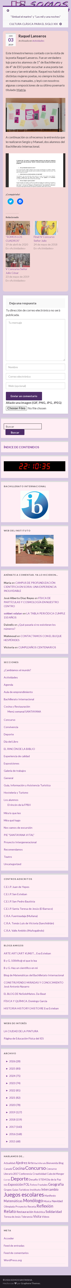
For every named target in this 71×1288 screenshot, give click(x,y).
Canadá (8, 1168)
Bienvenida (52, 1163)
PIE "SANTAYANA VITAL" (19, 835)
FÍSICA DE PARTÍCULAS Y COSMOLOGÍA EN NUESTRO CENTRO (31, 602)
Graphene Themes (30, 1283)
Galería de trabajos (15, 770)
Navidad (57, 1201)
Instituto (35, 1189)
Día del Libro (11, 741)
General (8, 778)
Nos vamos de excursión (18, 827)
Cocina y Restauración (17, 706)
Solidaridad (53, 1212)
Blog (61, 1163)
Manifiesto (50, 1195)
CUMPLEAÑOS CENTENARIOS (37, 647)
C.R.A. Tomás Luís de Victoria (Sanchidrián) (29, 923)
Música (47, 1201)
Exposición (15, 1184)
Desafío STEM (37, 1179)
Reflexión (45, 1205)
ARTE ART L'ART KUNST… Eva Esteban (27, 953)
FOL (26, 1184)
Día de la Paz (53, 1179)
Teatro (8, 856)
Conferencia (25, 1173)
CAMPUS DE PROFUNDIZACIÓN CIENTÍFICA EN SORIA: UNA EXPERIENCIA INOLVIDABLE (30, 586)
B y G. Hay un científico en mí (21, 967)
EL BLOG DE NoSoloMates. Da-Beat (25, 993)
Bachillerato (40, 1163)
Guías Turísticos (20, 1189)
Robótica (39, 1211)
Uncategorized (12, 864)
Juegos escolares (24, 1194)
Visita (37, 1216)
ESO (6, 1185)
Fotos (33, 1184)
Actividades (38, 40)
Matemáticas (13, 1201)
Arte (31, 1163)
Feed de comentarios (16, 1252)
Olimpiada (9, 1206)
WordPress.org (13, 1260)
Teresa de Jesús (12, 1216)
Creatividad (39, 1173)
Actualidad (9, 1163)
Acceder (9, 1238)
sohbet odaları (13, 613)
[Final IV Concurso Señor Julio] (46, 228)
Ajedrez (21, 1163)
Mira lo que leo (12, 813)
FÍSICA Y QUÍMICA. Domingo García (25, 1001)
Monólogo (33, 1200)
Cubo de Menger (55, 1173)
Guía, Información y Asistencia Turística (27, 785)
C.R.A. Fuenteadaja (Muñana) (21, 916)
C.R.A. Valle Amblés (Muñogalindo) (24, 930)
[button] (35, 115)
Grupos (8, 1189)
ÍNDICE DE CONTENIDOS (21, 447)
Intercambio (50, 1189)
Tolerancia (27, 1216)
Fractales (43, 1184)
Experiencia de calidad (17, 756)
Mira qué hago (12, 820)
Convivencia (11, 727)
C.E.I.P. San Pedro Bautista (19, 901)
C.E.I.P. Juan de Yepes (16, 886)
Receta (31, 1206)
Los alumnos (11, 799)
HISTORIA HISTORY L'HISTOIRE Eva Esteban (31, 1008)
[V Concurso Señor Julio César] (18, 260)
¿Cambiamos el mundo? (17, 670)
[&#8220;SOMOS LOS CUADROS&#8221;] (18, 228)
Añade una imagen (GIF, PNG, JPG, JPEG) (34, 402)
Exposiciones (11, 763)
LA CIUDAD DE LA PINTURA (21, 1031)
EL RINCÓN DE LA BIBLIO (19, 748)
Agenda (8, 684)
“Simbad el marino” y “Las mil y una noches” (36, 16)
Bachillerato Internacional (19, 699)
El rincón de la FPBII (19, 804)
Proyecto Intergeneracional (20, 842)
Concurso (9, 719)
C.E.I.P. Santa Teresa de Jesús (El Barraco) (28, 908)
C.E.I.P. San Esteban (15, 894)
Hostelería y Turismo (16, 792)
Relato (10, 1211)
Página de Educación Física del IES (24, 1038)
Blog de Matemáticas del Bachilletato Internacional (34, 975)
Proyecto (21, 1206)
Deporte (9, 734)
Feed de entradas (14, 1245)
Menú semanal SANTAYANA (24, 711)
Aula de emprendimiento (18, 692)
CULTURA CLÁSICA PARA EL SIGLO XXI (33, 23)
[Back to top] (62, 1279)
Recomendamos (13, 849)
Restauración (24, 1211)
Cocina (19, 1168)
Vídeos (45, 1216)
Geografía (56, 1184)
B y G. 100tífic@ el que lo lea (20, 960)
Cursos (7, 1179)
